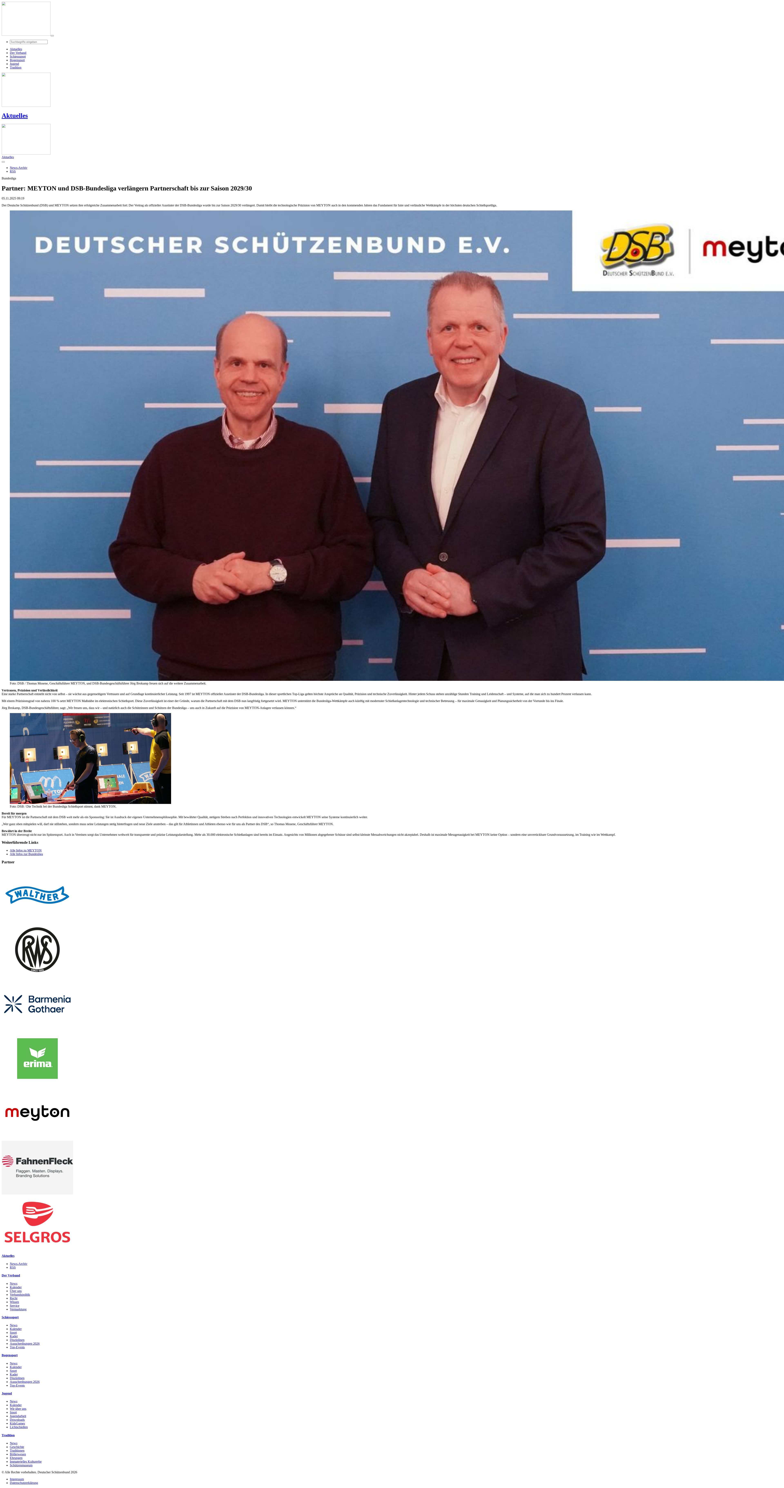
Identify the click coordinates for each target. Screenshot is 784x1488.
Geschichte (17, 1447)
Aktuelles (15, 115)
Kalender (16, 1287)
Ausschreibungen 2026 (25, 1343)
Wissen (14, 1302)
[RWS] (37, 975)
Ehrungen (16, 1458)
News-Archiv (18, 1263)
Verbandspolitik (20, 1294)
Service (14, 1305)
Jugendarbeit (18, 1416)
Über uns (16, 1291)
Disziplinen (17, 1340)
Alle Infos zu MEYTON (26, 850)
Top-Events (17, 1347)
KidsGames (17, 1423)
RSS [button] (13, 171)
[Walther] (37, 921)
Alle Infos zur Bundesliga (26, 854)
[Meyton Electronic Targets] (37, 1139)
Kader (14, 1336)
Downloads (17, 1419)
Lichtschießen (19, 1427)
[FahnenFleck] (37, 1193)
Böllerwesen (18, 1454)
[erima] (37, 1084)
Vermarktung (18, 1309)
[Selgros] (37, 1248)
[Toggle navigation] (52, 35)
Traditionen (17, 1450)
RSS (13, 1267)
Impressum (17, 1479)
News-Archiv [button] (18, 167)
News (13, 1283)
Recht (13, 1298)
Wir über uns (18, 1408)
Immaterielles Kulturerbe (26, 1461)
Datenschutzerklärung (24, 1483)
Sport (13, 1332)
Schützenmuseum (21, 1465)
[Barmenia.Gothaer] (37, 1030)
